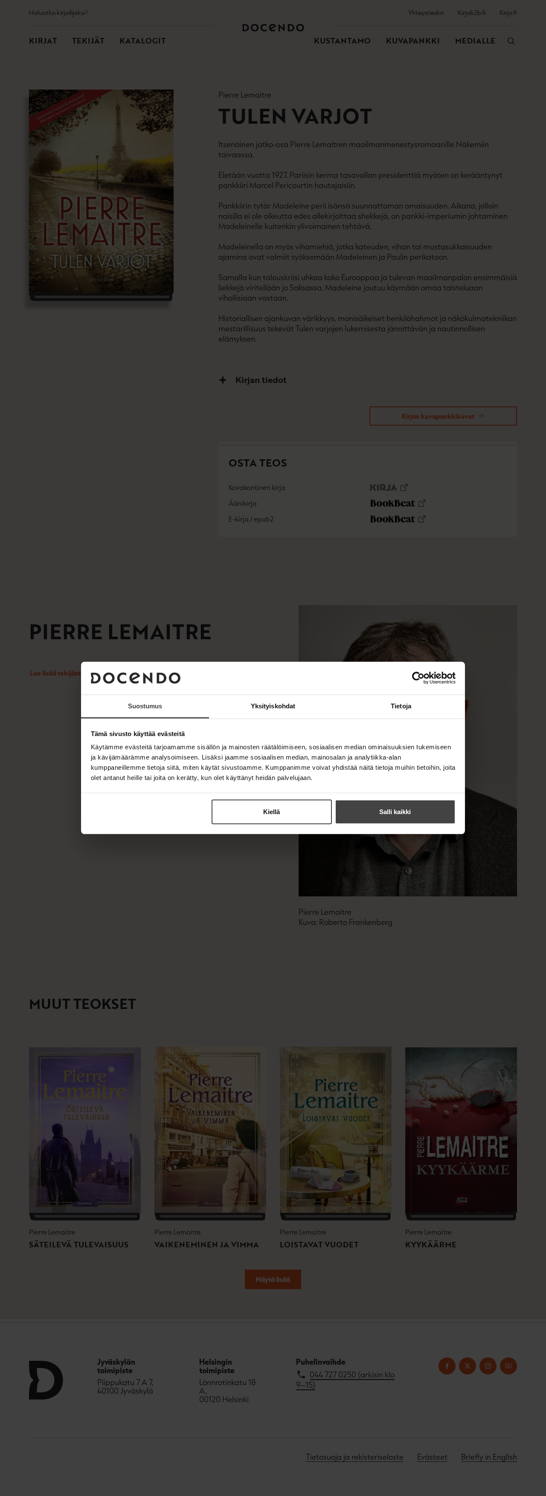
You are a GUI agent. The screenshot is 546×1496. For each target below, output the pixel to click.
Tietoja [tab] (401, 706)
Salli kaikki (395, 811)
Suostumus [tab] (145, 706)
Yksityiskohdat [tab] (273, 706)
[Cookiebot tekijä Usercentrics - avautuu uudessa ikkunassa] (418, 678)
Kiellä (271, 811)
